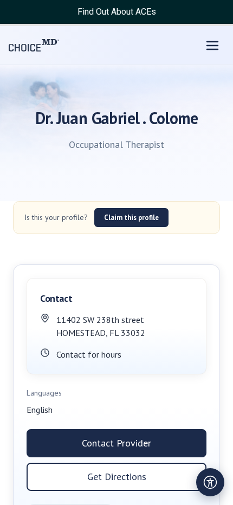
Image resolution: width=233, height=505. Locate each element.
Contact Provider (116, 443)
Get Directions (116, 476)
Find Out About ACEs (116, 12)
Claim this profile (131, 217)
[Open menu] (212, 45)
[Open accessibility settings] (210, 482)
